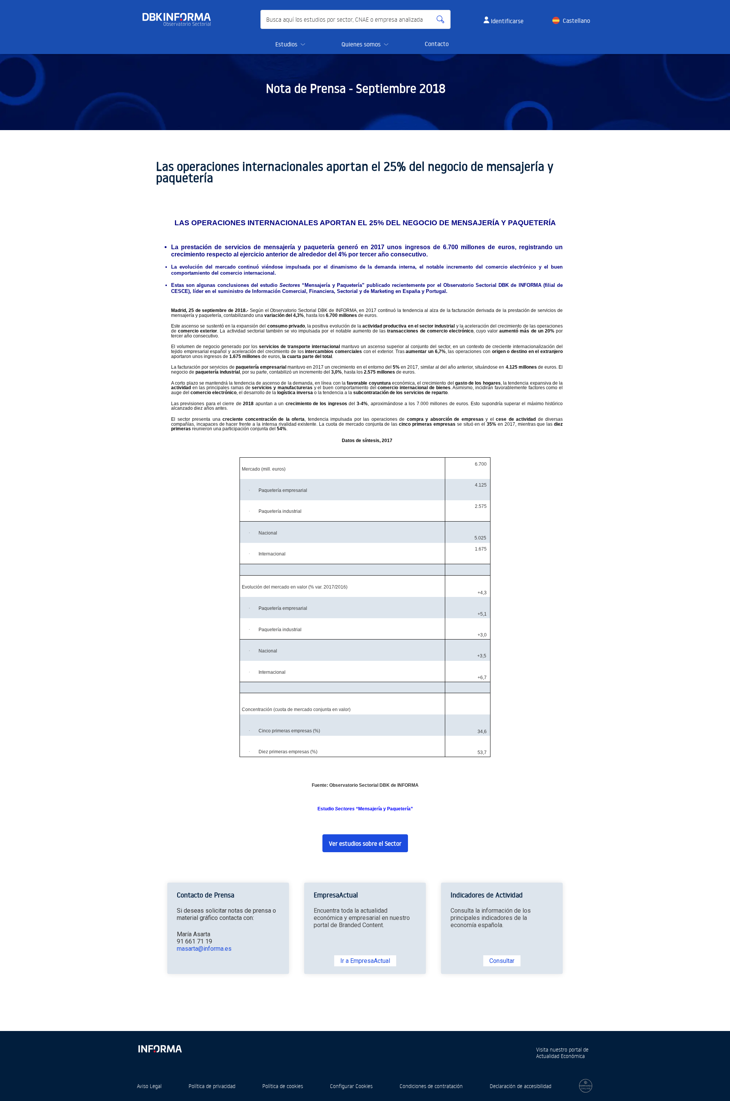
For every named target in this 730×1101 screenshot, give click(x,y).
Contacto (437, 44)
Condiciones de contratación (431, 1086)
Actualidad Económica (560, 1056)
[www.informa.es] (159, 1047)
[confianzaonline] (585, 1085)
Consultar (501, 960)
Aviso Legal (149, 1086)
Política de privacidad (212, 1086)
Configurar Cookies (351, 1086)
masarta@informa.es (204, 948)
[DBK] (179, 19)
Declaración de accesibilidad (520, 1086)
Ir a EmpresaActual (365, 960)
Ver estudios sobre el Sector (365, 843)
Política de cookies (282, 1086)
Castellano (576, 20)
